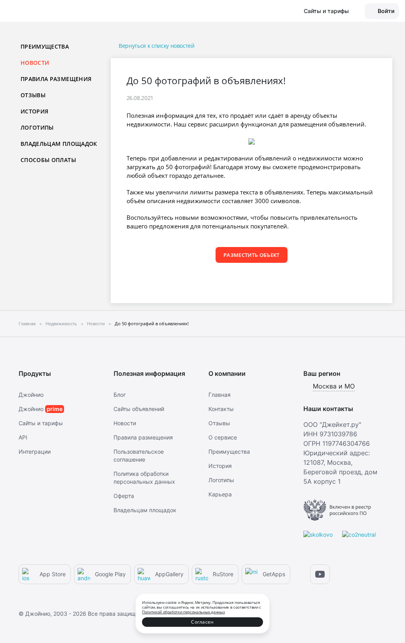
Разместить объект (251, 254)
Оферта (124, 495)
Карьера (220, 494)
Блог (120, 394)
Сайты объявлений (139, 408)
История (34, 111)
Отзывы (33, 95)
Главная (219, 394)
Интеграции (35, 451)
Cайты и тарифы (41, 423)
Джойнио (31, 394)
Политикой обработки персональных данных (183, 612)
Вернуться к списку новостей (157, 45)
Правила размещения (56, 79)
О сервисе (222, 437)
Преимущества (45, 46)
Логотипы (37, 127)
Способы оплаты (48, 160)
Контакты (221, 408)
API (23, 437)
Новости (125, 423)
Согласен (202, 621)
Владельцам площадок (59, 143)
